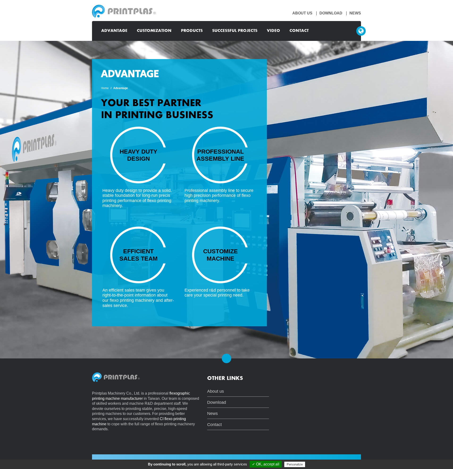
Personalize (295, 464)
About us (302, 13)
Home (105, 88)
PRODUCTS (192, 31)
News (355, 13)
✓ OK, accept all (265, 464)
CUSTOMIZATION (154, 31)
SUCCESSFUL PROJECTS (234, 31)
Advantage (114, 31)
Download (330, 13)
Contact (299, 31)
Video (273, 31)
